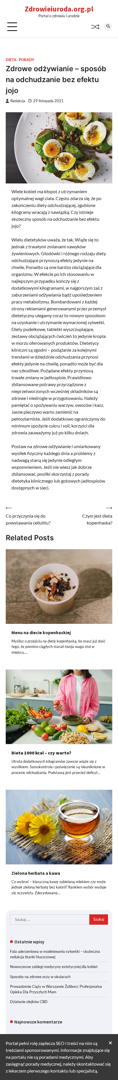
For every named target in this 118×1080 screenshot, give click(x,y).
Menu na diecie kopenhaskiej (41, 632)
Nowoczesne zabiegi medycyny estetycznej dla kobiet (54, 966)
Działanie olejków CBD (29, 1001)
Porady (26, 60)
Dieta (11, 60)
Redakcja (17, 101)
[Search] (108, 26)
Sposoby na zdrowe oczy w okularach (40, 976)
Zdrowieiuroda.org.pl (59, 8)
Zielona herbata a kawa (35, 873)
